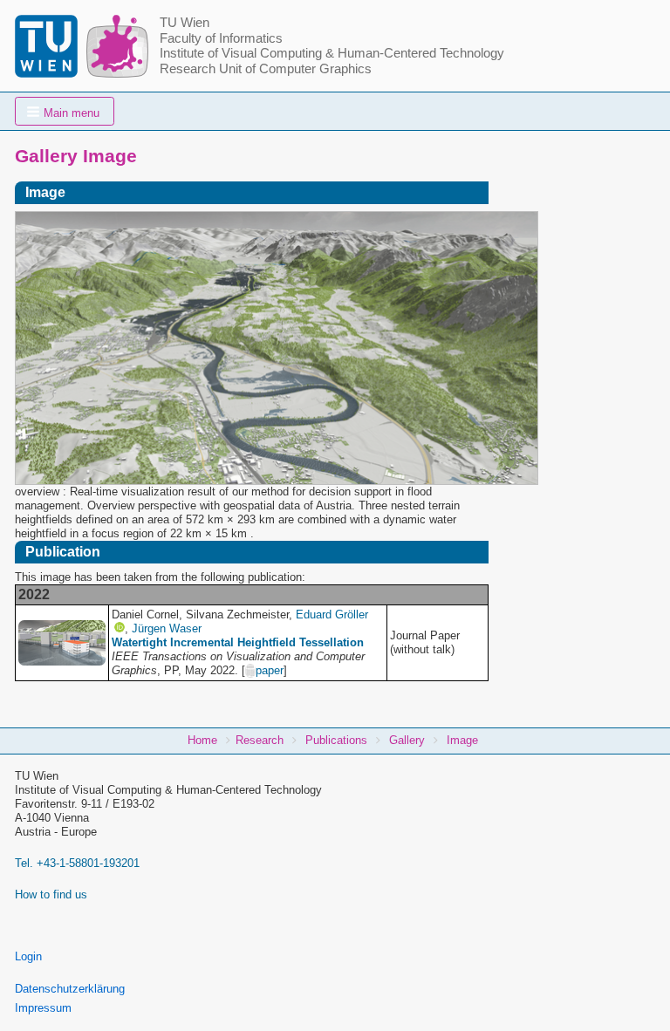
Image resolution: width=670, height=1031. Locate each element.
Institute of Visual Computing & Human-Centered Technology (332, 53)
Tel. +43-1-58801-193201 (77, 863)
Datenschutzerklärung (70, 988)
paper (270, 670)
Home (202, 740)
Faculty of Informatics (221, 38)
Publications (336, 740)
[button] (64, 111)
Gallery (407, 740)
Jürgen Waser (167, 628)
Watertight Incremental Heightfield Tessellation (238, 642)
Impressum (43, 1007)
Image (462, 740)
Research (260, 740)
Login (28, 956)
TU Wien (184, 23)
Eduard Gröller (332, 614)
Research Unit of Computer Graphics (266, 69)
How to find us (51, 894)
